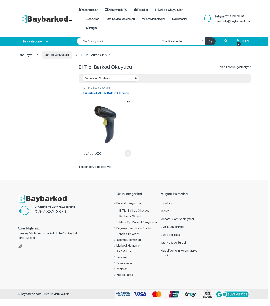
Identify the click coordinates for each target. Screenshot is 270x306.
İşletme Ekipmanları (128, 239)
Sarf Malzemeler (154, 19)
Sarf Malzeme (125, 251)
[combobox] (118, 41)
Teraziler (142, 9)
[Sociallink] (20, 246)
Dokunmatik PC (117, 9)
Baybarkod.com (31, 294)
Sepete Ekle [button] (126, 153)
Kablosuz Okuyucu (131, 216)
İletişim (92, 28)
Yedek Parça (124, 274)
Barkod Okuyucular (170, 9)
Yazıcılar (93, 19)
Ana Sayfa (25, 54)
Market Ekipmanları (128, 245)
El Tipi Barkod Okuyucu (96, 87)
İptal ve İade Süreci (173, 242)
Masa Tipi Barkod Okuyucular (138, 222)
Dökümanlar (179, 19)
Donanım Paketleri (128, 234)
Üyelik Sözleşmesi (172, 226)
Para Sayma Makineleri (120, 19)
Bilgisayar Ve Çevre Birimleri (134, 228)
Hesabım (166, 203)
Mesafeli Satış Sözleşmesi (177, 219)
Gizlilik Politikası (170, 234)
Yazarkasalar (89, 9)
